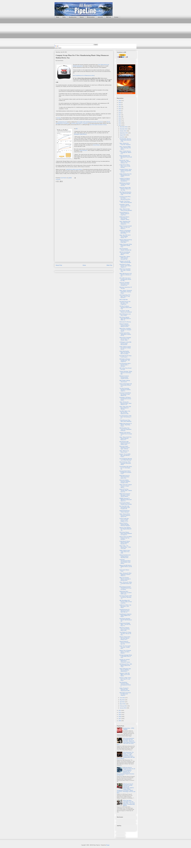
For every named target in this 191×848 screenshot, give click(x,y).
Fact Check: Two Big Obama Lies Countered (126, 311)
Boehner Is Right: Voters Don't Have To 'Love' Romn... (125, 679)
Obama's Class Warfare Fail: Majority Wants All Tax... (125, 529)
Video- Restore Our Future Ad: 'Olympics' (125, 144)
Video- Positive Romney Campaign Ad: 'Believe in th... (125, 152)
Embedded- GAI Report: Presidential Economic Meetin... (125, 399)
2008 (120, 716)
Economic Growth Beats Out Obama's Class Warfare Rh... (125, 394)
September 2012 (124, 133)
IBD (76, 128)
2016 (120, 116)
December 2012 (124, 126)
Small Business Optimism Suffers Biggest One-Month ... (125, 615)
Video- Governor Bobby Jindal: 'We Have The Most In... (125, 148)
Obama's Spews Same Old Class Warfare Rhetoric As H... (125, 638)
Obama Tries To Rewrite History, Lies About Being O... (125, 652)
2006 (120, 720)
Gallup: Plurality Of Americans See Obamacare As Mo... (125, 689)
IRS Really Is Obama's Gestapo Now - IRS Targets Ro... (125, 360)
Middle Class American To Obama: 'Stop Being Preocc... (126, 425)
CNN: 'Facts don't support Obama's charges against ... (126, 486)
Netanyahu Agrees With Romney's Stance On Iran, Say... (125, 189)
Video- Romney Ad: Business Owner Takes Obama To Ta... (125, 403)
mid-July (58, 117)
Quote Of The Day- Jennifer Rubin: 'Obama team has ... (126, 490)
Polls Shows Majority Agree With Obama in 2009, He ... (125, 318)
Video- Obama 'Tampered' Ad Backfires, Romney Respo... (126, 292)
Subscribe (100, 17)
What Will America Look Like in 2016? (125, 314)
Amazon (82, 17)
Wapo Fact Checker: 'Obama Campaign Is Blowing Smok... (125, 579)
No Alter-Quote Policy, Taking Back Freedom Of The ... (125, 334)
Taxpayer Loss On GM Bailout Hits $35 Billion (125, 262)
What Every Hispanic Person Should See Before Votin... (125, 629)
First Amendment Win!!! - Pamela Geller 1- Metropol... (125, 365)
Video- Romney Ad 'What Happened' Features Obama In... (125, 574)
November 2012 (124, 128)
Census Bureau (96, 145)
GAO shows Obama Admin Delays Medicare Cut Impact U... (126, 533)
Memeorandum (91, 17)
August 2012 (123, 135)
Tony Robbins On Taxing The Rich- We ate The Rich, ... (125, 633)
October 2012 (123, 130)
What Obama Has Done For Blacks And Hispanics (125, 694)
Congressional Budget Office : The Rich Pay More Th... (125, 624)
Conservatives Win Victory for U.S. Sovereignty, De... (126, 468)
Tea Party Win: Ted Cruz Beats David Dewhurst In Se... (125, 140)
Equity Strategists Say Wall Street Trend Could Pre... (126, 157)
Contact (116, 17)
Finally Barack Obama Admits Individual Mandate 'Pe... (125, 542)
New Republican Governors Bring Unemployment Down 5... (125, 684)
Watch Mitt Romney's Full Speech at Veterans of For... (125, 275)
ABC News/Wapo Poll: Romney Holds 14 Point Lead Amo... (126, 602)
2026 (120, 100)
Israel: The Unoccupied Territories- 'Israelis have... (125, 647)
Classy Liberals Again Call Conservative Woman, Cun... (126, 385)
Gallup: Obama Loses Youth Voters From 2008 (125, 552)
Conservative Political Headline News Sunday (126, 503)
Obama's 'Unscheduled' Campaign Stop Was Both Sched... (125, 232)
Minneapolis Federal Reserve (80, 134)
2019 (120, 110)
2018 (120, 112)
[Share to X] (59, 181)
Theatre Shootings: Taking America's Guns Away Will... (126, 373)
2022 (120, 106)
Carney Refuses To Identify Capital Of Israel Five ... (124, 213)
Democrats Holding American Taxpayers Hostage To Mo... (125, 481)
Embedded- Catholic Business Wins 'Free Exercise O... (125, 206)
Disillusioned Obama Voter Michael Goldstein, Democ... (125, 218)
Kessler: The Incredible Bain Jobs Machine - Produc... (125, 455)
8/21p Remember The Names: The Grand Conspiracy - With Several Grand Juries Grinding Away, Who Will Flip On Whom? (126, 755)
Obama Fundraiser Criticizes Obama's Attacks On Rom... (124, 325)
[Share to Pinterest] (62, 181)
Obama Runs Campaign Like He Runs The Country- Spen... (125, 339)
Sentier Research (83, 150)
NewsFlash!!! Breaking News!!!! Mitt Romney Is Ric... (126, 620)
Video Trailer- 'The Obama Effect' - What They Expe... (125, 547)
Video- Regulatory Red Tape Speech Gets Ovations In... (125, 223)
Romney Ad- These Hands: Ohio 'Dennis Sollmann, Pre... (125, 161)
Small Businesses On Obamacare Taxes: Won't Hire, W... (125, 611)
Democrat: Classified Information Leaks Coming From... (124, 284)
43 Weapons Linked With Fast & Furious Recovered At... (125, 343)
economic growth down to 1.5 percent (79, 123)
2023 (120, 104)
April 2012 (122, 701)
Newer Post (59, 265)
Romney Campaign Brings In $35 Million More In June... (126, 656)
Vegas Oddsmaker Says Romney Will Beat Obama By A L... (125, 670)
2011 (120, 710)
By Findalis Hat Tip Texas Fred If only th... (125, 356)
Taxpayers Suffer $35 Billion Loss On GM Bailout (125, 674)
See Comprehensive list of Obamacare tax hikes (83, 75)
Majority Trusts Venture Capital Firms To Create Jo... (126, 434)
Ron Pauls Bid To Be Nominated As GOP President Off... (125, 507)
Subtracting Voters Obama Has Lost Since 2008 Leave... (126, 592)
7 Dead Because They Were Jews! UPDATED (125, 421)
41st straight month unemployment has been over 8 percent (90, 121)
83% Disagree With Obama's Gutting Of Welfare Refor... (125, 443)
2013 (120, 123)
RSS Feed (108, 17)
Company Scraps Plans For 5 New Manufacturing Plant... (125, 198)
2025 (120, 102)
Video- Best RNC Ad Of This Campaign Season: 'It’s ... (125, 236)
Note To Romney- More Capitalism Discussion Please (125, 463)
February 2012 (123, 706)
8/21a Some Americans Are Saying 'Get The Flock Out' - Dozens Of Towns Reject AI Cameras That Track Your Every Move (126, 741)
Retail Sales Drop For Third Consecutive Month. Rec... (125, 477)
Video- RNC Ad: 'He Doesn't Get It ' (124, 451)
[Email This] (56, 181)
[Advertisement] (95, 31)
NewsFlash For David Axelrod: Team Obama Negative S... (125, 266)
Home (57, 17)
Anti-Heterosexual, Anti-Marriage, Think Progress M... (125, 303)
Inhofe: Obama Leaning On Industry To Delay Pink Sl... (125, 348)
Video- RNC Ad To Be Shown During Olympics (126, 209)
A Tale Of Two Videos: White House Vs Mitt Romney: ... (125, 166)
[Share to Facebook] (60, 181)
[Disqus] (84, 203)
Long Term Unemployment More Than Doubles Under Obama (125, 561)
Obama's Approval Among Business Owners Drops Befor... (126, 241)
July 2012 (122, 137)
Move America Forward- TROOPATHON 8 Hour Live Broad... (125, 588)
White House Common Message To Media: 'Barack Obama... (125, 495)
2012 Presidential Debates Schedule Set (125, 249)
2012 (120, 125)
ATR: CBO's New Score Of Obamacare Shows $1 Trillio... (125, 279)
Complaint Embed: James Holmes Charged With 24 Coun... (126, 170)
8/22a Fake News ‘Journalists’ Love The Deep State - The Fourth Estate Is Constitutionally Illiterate (129, 803)
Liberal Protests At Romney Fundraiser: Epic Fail (125, 642)
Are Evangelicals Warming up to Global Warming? (126, 459)
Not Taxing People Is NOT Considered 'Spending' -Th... (126, 597)
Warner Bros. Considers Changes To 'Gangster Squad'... (125, 330)
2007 (120, 718)
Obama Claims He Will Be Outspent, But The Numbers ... (126, 538)
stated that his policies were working (74, 169)
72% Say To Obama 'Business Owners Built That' (125, 307)
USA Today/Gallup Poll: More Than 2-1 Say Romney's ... (125, 296)
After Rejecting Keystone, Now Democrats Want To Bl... (125, 193)
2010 (120, 712)
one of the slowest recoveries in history (98, 124)
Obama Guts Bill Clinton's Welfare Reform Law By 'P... (126, 566)
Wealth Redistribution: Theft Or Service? (125, 511)
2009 (120, 714)
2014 (120, 121)
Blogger (107, 845)
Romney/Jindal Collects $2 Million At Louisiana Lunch (125, 472)
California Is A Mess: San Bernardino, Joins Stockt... (125, 606)
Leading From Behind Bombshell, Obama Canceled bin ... (125, 180)
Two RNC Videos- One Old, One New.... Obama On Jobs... (125, 412)
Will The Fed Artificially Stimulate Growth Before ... (125, 253)
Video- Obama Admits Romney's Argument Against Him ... (125, 515)
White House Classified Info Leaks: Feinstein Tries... (125, 270)
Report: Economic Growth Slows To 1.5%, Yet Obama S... (126, 227)
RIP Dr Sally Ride (124, 299)
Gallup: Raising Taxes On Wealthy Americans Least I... (125, 175)
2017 (120, 114)
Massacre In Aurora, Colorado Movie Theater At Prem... (124, 377)
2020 (120, 108)
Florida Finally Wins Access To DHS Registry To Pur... (124, 520)
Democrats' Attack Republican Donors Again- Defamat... (125, 447)
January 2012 (123, 708)
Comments (58, 179)
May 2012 (122, 699)
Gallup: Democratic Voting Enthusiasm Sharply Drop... (126, 245)
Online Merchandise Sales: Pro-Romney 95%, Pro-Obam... (125, 352)
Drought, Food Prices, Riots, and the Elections (126, 202)
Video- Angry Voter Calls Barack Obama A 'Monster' (125, 408)
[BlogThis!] (58, 181)
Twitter (64, 17)
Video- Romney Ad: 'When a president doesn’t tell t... (126, 583)
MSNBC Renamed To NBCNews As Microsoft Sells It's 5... (125, 499)
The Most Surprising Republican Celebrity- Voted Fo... (125, 389)
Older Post (109, 265)
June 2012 (122, 697)
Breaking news (72, 17)
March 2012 (123, 703)
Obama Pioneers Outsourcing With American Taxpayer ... (125, 524)
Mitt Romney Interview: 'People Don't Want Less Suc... (125, 184)
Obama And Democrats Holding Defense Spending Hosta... (125, 556)
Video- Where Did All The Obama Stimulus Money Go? (125, 438)
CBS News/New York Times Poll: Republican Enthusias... (125, 429)
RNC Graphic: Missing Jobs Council (125, 381)
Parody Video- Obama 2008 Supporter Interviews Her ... (125, 258)
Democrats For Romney (125, 321)
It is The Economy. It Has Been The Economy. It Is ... (125, 417)
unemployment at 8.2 (62, 121)
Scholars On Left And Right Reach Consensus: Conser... (125, 661)
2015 (120, 119)
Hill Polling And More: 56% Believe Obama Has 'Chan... (126, 665)
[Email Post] (75, 177)
